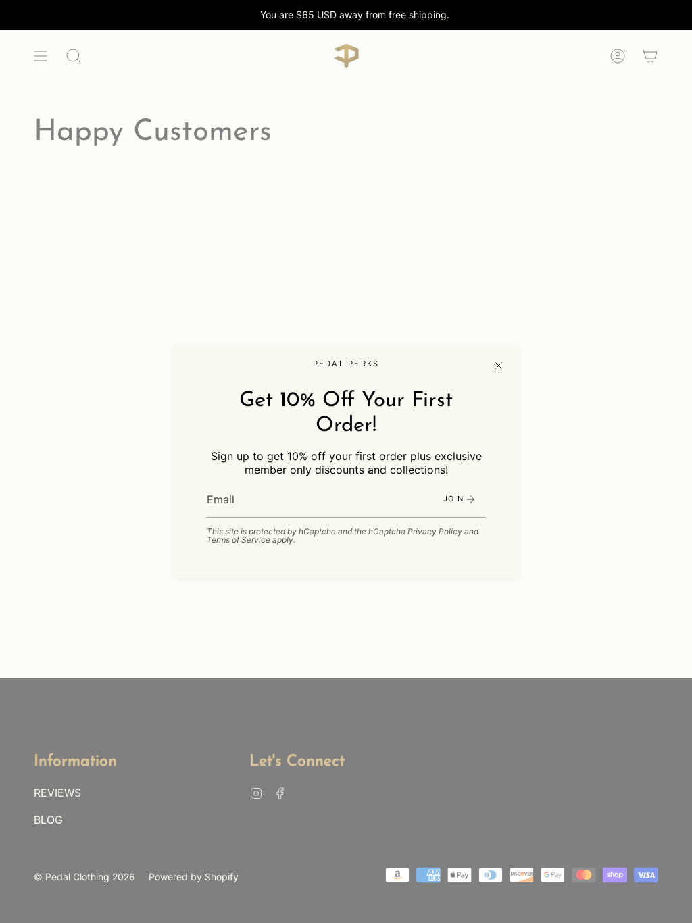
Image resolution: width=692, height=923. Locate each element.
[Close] (498, 365)
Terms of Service (238, 539)
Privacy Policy (434, 531)
